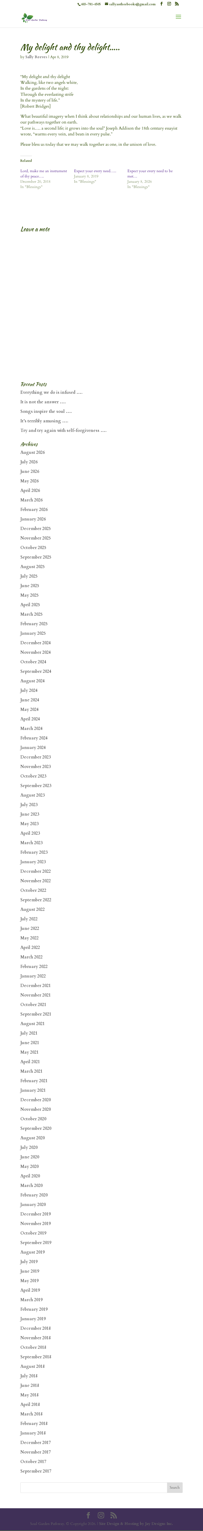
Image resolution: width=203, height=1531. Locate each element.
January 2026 (33, 519)
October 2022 (33, 890)
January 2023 (33, 862)
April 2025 (30, 605)
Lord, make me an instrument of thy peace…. (43, 173)
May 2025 (29, 595)
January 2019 (33, 1319)
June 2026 (29, 471)
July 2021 (29, 1033)
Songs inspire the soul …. (46, 411)
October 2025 (33, 548)
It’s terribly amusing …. (44, 421)
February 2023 (34, 852)
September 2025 (35, 557)
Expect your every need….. (95, 170)
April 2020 (30, 1176)
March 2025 (31, 614)
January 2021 (33, 1090)
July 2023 (29, 805)
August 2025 (32, 567)
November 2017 (35, 1452)
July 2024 (29, 690)
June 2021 (29, 1043)
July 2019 (29, 1262)
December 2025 (35, 529)
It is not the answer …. (43, 402)
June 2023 (29, 814)
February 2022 (34, 967)
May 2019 (29, 1281)
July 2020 (29, 1147)
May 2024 (29, 709)
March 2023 (31, 843)
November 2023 (35, 767)
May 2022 (29, 938)
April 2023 (30, 833)
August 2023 (32, 795)
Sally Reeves (36, 57)
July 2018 (29, 1376)
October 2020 (33, 1119)
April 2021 (30, 1062)
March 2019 (31, 1300)
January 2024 (33, 748)
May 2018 (29, 1395)
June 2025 (29, 586)
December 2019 (35, 1214)
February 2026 (34, 510)
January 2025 (33, 633)
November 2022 (35, 881)
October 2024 (33, 662)
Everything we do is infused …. (51, 392)
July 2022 (29, 919)
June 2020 (29, 1157)
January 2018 (33, 1433)
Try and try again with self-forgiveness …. (63, 430)
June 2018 (29, 1385)
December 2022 (35, 871)
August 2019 (32, 1252)
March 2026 (31, 500)
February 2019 (34, 1309)
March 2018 (31, 1414)
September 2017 (35, 1471)
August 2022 (32, 909)
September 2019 (35, 1243)
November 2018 (35, 1338)
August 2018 (32, 1366)
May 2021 (29, 1052)
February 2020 (34, 1195)
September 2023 (35, 786)
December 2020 (35, 1100)
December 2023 (35, 757)
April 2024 (30, 719)
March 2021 (31, 1071)
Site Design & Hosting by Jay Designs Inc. (136, 1523)
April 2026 (30, 490)
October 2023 (33, 776)
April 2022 (30, 947)
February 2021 (34, 1081)
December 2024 (35, 643)
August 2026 (32, 452)
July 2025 (29, 576)
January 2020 (33, 1205)
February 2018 (34, 1424)
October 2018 (33, 1347)
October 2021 (33, 1005)
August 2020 (32, 1138)
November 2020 (35, 1109)
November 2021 (35, 995)
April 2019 (30, 1290)
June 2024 (29, 700)
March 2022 (31, 957)
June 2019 (29, 1271)
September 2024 (35, 671)
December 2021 (35, 986)
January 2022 (33, 976)
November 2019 (35, 1224)
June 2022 (29, 928)
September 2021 (35, 1014)
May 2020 (29, 1166)
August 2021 (32, 1024)
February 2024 (34, 738)
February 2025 (34, 624)
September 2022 (35, 900)
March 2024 (31, 729)
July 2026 (29, 462)
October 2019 (33, 1233)
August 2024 (32, 681)
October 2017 (33, 1462)
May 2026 (29, 481)
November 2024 (35, 652)
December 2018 (35, 1328)
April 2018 (30, 1404)
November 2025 (35, 538)
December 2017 (35, 1443)
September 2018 (35, 1357)
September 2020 (35, 1128)
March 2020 (31, 1186)
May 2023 (29, 824)
